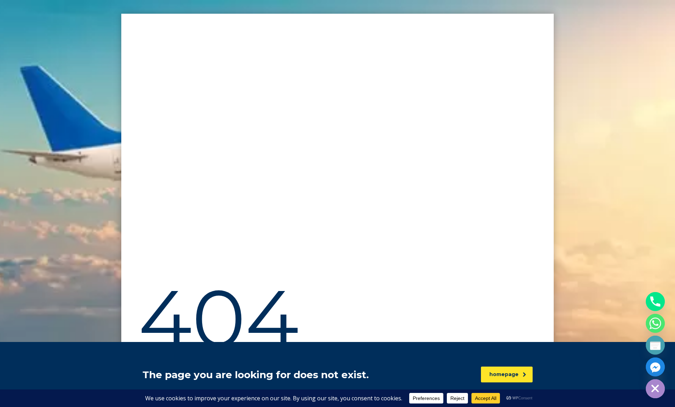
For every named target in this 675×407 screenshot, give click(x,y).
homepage (504, 374)
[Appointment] (655, 345)
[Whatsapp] (655, 323)
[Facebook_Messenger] (655, 366)
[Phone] (655, 301)
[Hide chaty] (655, 388)
